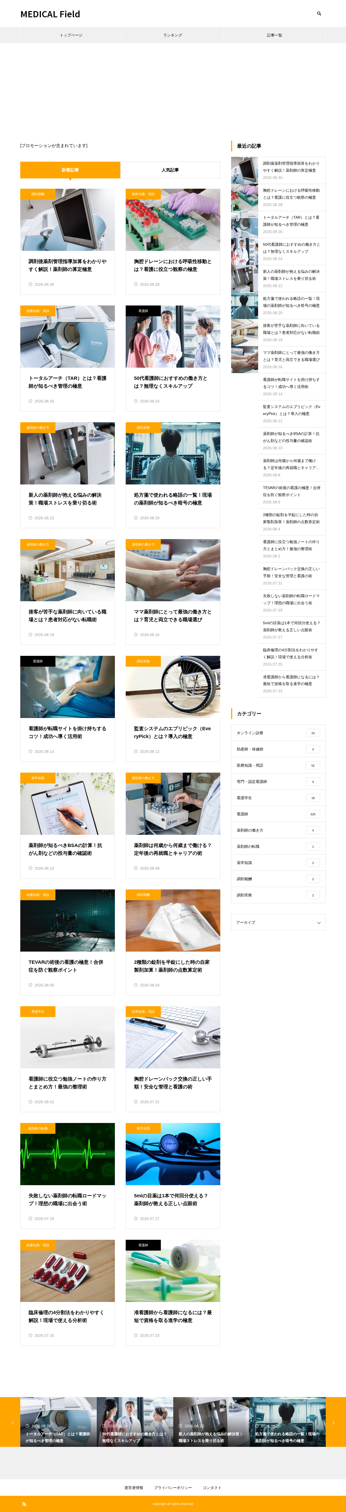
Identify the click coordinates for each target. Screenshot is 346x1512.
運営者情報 (133, 1488)
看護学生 (37, 1011)
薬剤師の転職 (38, 1128)
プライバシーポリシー (173, 1488)
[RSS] (24, 1504)
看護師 (143, 311)
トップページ (71, 35)
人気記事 (170, 170)
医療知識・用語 (143, 194)
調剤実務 (143, 428)
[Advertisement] (173, 84)
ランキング (172, 35)
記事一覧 (274, 35)
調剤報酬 (37, 194)
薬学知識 (37, 778)
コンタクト (212, 1488)
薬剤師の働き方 (37, 428)
